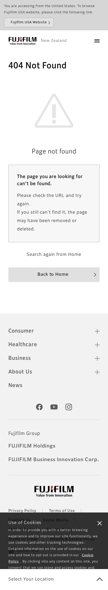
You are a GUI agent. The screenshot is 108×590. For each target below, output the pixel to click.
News (15, 385)
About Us (20, 371)
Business (19, 358)
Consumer (21, 331)
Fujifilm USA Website (29, 22)
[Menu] (97, 41)
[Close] (100, 523)
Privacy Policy (22, 511)
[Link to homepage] (22, 40)
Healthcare (22, 344)
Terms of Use (62, 511)
